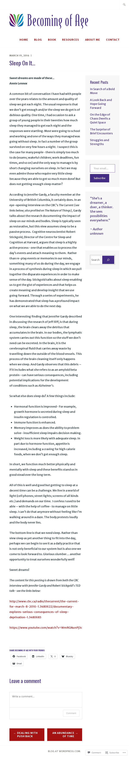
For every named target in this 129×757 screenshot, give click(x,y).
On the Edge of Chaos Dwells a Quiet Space (100, 118)
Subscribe (99, 178)
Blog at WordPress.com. (64, 751)
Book (52, 39)
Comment (71, 713)
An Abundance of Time (63, 734)
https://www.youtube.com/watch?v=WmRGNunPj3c (45, 627)
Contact (113, 39)
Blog (38, 39)
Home (24, 39)
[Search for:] (124, 5)
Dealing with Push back (27, 734)
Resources (70, 39)
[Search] (108, 260)
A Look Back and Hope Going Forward (101, 104)
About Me (92, 39)
